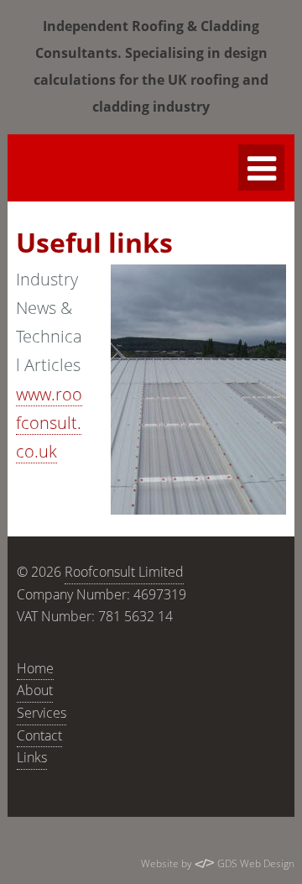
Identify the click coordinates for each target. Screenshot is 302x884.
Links (32, 757)
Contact (39, 735)
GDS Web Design (254, 863)
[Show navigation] (261, 167)
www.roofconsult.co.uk (49, 422)
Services (41, 713)
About (35, 690)
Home (35, 668)
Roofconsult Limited (124, 571)
